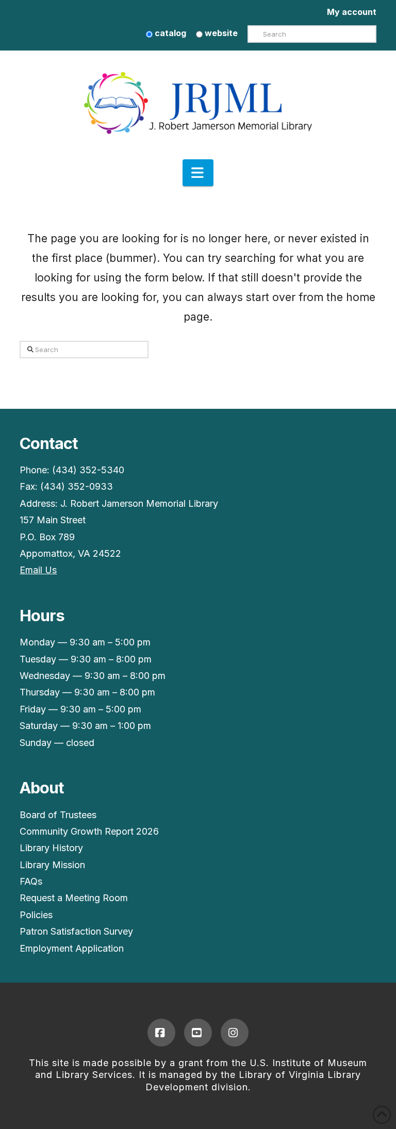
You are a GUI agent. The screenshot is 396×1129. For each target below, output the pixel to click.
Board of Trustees (58, 814)
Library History (51, 847)
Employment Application (72, 948)
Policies (36, 914)
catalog (169, 33)
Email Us (38, 569)
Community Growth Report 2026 (89, 831)
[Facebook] (161, 1033)
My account (351, 12)
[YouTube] (198, 1033)
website (220, 33)
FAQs (31, 881)
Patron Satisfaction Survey (76, 931)
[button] (198, 172)
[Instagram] (235, 1033)
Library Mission (52, 864)
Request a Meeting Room (74, 897)
